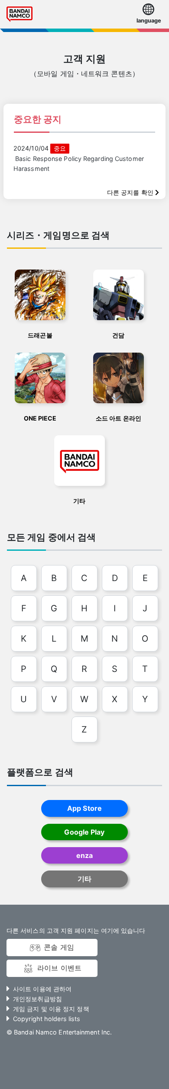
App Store (84, 808)
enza (84, 855)
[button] (148, 14)
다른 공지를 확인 (131, 192)
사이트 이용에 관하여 (42, 989)
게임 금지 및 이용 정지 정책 (51, 1008)
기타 (84, 878)
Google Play (84, 832)
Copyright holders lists (46, 1018)
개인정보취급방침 (37, 998)
